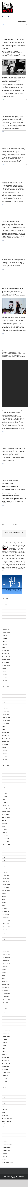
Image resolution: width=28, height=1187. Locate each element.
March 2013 (5, 1054)
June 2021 (5, 753)
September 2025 (6, 632)
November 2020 (6, 775)
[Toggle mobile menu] (25, 2)
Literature (5, 1138)
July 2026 (5, 601)
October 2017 (6, 887)
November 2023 (6, 696)
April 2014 (5, 1014)
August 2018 (5, 857)
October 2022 (6, 723)
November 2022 (6, 720)
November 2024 (6, 659)
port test (5, 1153)
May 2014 (5, 1011)
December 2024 (6, 656)
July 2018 (5, 860)
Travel (4, 1159)
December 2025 (6, 623)
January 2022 (6, 735)
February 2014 (6, 1021)
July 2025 (5, 635)
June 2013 (5, 1045)
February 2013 (6, 1057)
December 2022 (6, 717)
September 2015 (6, 963)
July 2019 (5, 823)
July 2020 (5, 787)
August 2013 (5, 1039)
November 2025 (6, 626)
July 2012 (5, 1078)
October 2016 (6, 923)
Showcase (6, 1123)
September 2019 (6, 817)
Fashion (5, 1126)
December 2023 (6, 692)
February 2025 (6, 650)
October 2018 (6, 850)
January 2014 (6, 1024)
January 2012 (6, 1093)
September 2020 (6, 781)
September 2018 (6, 854)
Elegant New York (7, 524)
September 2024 (6, 665)
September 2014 (6, 999)
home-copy (5, 1135)
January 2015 (6, 987)
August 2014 (5, 1002)
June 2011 (5, 1100)
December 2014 (6, 990)
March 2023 (5, 708)
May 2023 (5, 702)
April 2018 (5, 869)
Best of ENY (5, 1115)
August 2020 (5, 784)
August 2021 (5, 747)
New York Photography (8, 1144)
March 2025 (5, 647)
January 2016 (6, 951)
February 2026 (6, 617)
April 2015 (5, 978)
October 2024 (6, 662)
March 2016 (5, 945)
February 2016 (6, 948)
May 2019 (5, 829)
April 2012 (5, 1087)
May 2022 (5, 726)
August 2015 (5, 966)
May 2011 (5, 1103)
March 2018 (5, 872)
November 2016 (6, 920)
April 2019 (5, 832)
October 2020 (6, 778)
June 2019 (5, 826)
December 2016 (6, 917)
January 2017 (6, 914)
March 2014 (5, 1018)
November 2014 (6, 993)
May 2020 (5, 793)
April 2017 (5, 905)
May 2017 (5, 902)
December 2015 (6, 954)
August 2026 (5, 598)
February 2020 (6, 802)
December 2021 (6, 738)
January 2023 (6, 714)
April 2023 (5, 705)
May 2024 (5, 677)
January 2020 (6, 805)
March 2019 (5, 835)
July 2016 (5, 932)
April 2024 (5, 680)
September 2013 (6, 1036)
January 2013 (6, 1060)
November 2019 (6, 811)
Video (5, 1132)
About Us (5, 1109)
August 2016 (5, 929)
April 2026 (5, 611)
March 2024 (5, 683)
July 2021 (5, 750)
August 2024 (5, 668)
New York (5, 1141)
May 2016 (5, 939)
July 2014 (5, 1005)
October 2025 (6, 629)
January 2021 (6, 768)
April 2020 (5, 796)
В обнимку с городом (19, 493)
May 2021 (5, 756)
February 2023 (6, 711)
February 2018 (6, 875)
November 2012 (6, 1066)
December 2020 (6, 771)
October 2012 (6, 1069)
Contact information (7, 1118)
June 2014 (5, 1008)
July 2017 (5, 896)
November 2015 (6, 957)
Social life (5, 1156)
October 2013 (6, 1033)
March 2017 (5, 908)
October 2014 (6, 996)
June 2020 (5, 790)
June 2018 (5, 863)
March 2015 (5, 981)
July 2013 (5, 1042)
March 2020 (5, 799)
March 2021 (5, 762)
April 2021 (5, 759)
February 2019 (6, 838)
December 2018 (6, 844)
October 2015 (6, 960)
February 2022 (6, 732)
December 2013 (6, 1027)
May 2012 (5, 1084)
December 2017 (6, 881)
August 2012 (5, 1075)
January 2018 (6, 878)
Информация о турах (8, 1162)
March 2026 (5, 614)
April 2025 (5, 644)
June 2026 (5, 604)
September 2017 (6, 890)
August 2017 (5, 893)
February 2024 (6, 686)
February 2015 (6, 984)
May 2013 (5, 1048)
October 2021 (6, 744)
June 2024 (5, 674)
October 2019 (6, 814)
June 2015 (5, 972)
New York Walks (6, 1150)
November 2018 (6, 847)
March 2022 (5, 729)
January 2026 (6, 620)
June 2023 (5, 699)
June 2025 (5, 638)
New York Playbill (7, 1147)
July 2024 (5, 671)
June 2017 (5, 899)
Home (4, 1129)
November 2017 (6, 884)
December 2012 (6, 1063)
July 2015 (5, 969)
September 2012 (6, 1072)
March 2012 (5, 1090)
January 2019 (6, 841)
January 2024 (6, 689)
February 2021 (6, 765)
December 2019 (6, 808)
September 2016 (6, 926)
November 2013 (6, 1030)
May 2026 (5, 607)
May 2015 (5, 975)
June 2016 (5, 935)
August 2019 (5, 820)
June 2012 (5, 1081)
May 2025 (5, 641)
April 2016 (5, 942)
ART (4, 1112)
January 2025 (6, 653)
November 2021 (6, 741)
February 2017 (6, 911)
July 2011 (5, 1097)
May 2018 (5, 866)
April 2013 (5, 1051)
